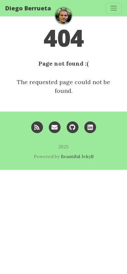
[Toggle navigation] (114, 8)
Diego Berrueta (28, 8)
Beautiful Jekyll (77, 156)
